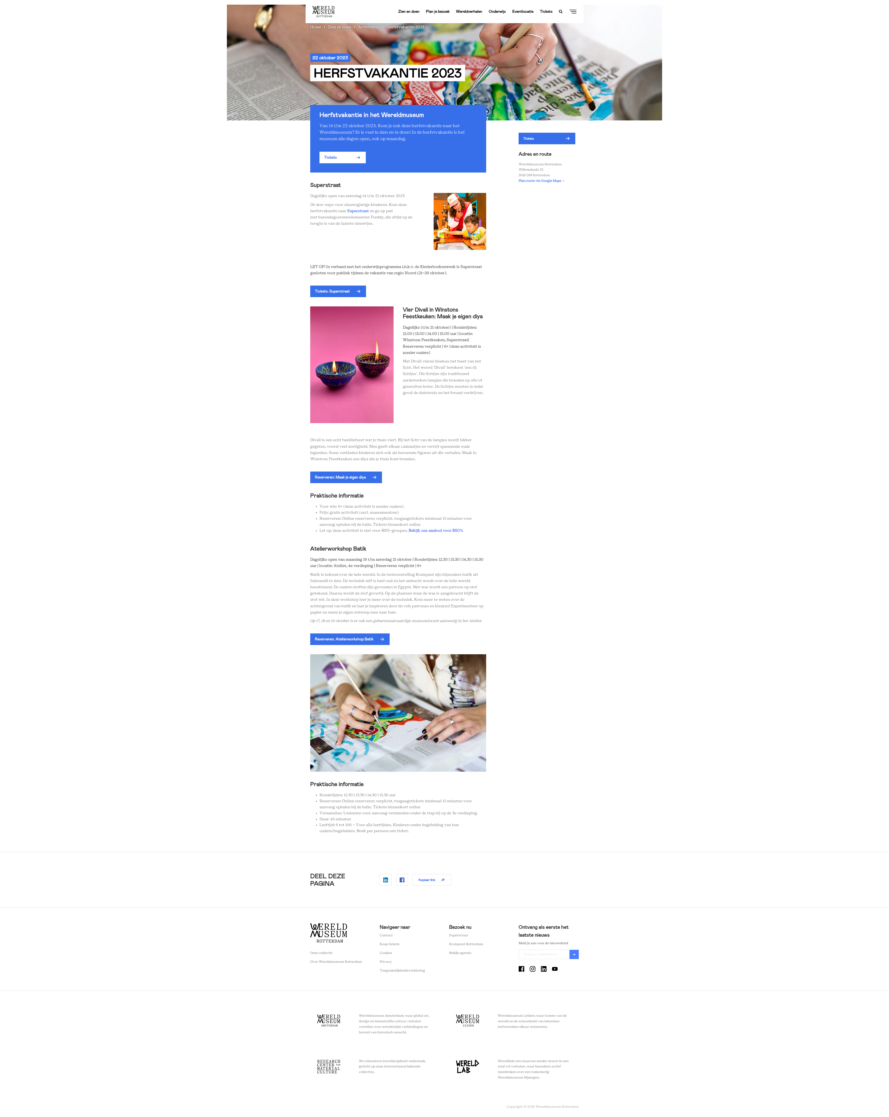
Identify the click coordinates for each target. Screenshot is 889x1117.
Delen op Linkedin (385, 880)
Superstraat (358, 211)
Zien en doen (408, 11)
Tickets (546, 11)
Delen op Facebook (402, 880)
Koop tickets (390, 944)
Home (315, 27)
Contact (386, 935)
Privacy (386, 961)
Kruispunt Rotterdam (466, 944)
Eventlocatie (522, 11)
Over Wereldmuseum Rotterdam (336, 961)
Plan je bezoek (438, 11)
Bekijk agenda (460, 953)
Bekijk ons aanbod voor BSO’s (436, 530)
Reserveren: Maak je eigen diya (340, 477)
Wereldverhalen (469, 11)
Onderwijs (497, 11)
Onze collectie (321, 953)
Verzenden (574, 954)
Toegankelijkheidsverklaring (402, 970)
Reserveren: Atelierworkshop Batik (344, 639)
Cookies (386, 953)
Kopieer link (427, 880)
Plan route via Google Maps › (541, 180)
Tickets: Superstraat (332, 291)
